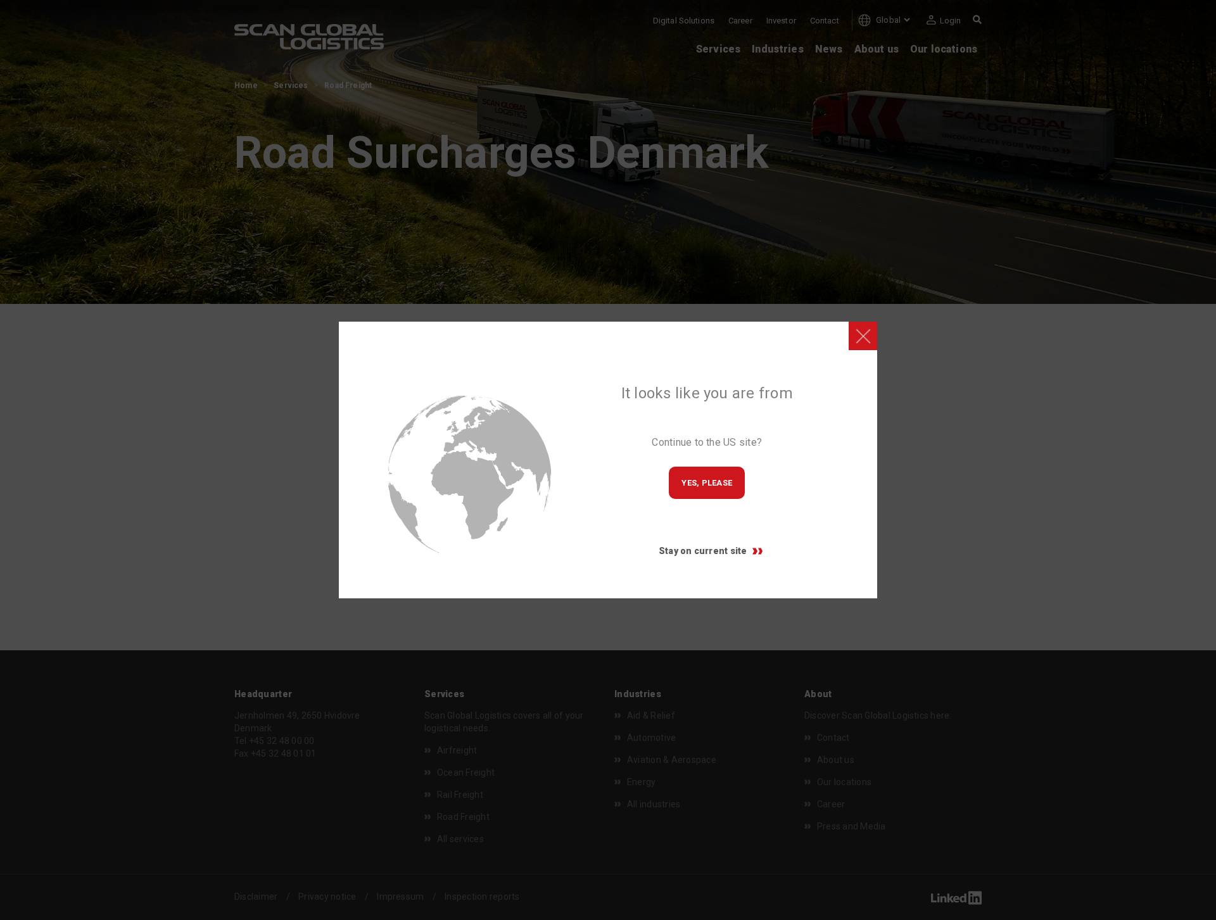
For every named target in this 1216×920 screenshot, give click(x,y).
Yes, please (706, 483)
